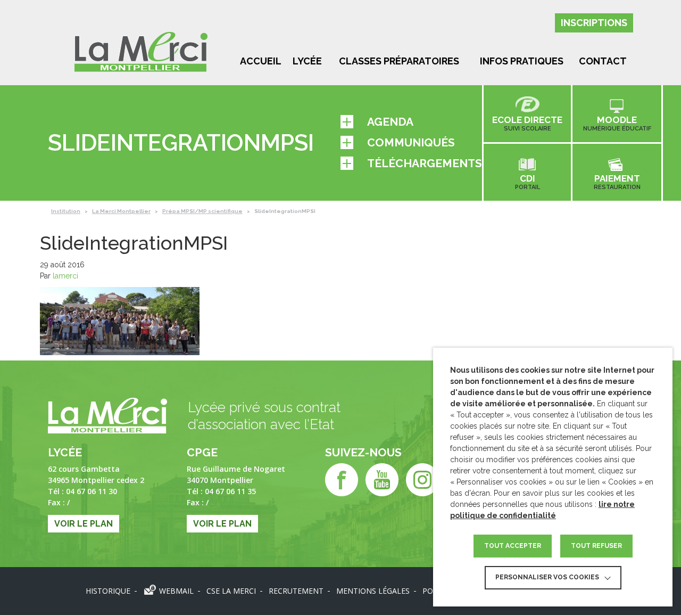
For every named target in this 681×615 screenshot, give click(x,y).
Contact (603, 61)
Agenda (390, 121)
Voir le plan (83, 524)
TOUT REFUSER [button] (596, 546)
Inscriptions (594, 22)
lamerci (65, 276)
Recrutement (296, 591)
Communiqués (411, 142)
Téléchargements (424, 163)
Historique (108, 591)
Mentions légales (373, 591)
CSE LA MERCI (231, 591)
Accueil (260, 61)
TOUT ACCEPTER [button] (512, 546)
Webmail (176, 591)
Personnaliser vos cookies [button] (547, 577)
